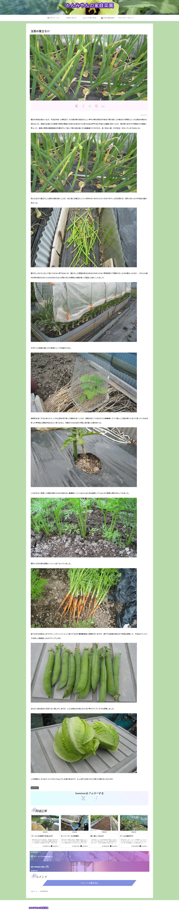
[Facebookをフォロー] (96, 798)
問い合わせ (121, 905)
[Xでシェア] (76, 105)
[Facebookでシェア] (83, 105)
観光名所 (146, 905)
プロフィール (108, 905)
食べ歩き (133, 905)
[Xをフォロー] (83, 798)
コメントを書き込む (89, 883)
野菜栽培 (35, 788)
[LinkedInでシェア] (103, 105)
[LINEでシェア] (89, 105)
